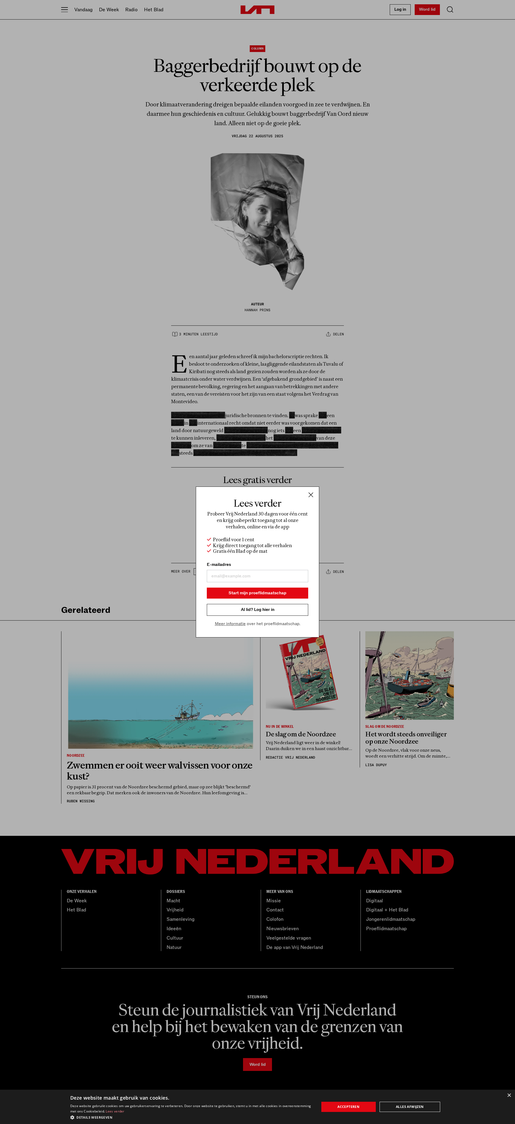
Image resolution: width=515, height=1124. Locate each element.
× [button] (509, 1095)
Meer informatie (230, 623)
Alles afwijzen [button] (410, 1106)
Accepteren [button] (348, 1106)
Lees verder (115, 1111)
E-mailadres (219, 564)
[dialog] (257, 1107)
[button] (191, 1117)
